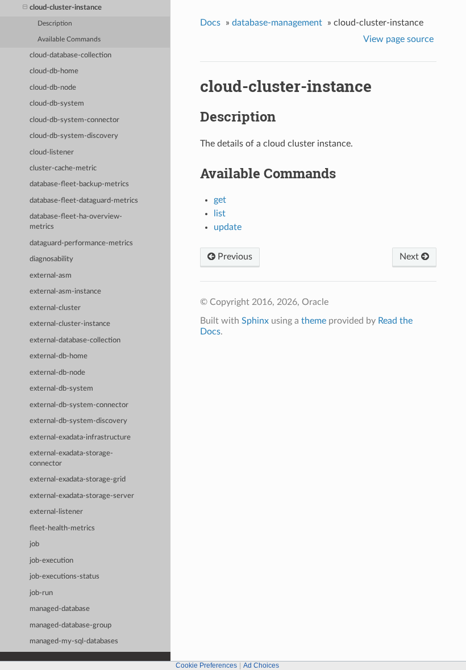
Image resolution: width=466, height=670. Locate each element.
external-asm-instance (65, 291)
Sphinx (255, 320)
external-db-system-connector (79, 405)
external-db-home (59, 356)
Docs (210, 22)
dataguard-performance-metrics (81, 243)
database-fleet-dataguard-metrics (84, 200)
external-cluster (55, 308)
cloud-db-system (57, 103)
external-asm (51, 275)
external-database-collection (75, 340)
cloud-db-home (54, 71)
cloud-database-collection (70, 55)
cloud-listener (52, 152)
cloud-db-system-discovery (74, 136)
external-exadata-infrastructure (80, 437)
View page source (398, 39)
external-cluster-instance (70, 324)
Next (410, 256)
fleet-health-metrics (62, 528)
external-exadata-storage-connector (71, 458)
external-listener (56, 512)
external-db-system (61, 388)
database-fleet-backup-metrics (79, 184)
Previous (233, 256)
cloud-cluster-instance (66, 7)
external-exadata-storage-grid (78, 479)
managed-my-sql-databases (74, 641)
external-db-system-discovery (78, 421)
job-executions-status (64, 576)
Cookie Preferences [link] (206, 665)
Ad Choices (261, 665)
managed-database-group (70, 625)
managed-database (60, 609)
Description (55, 23)
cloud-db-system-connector (74, 120)
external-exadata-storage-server (82, 496)
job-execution (51, 560)
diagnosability (51, 259)
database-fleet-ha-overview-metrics (76, 222)
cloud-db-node (53, 87)
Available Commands (69, 39)
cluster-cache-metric (63, 168)
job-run (41, 593)
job (34, 544)
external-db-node (57, 372)
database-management (277, 22)
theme (313, 320)
